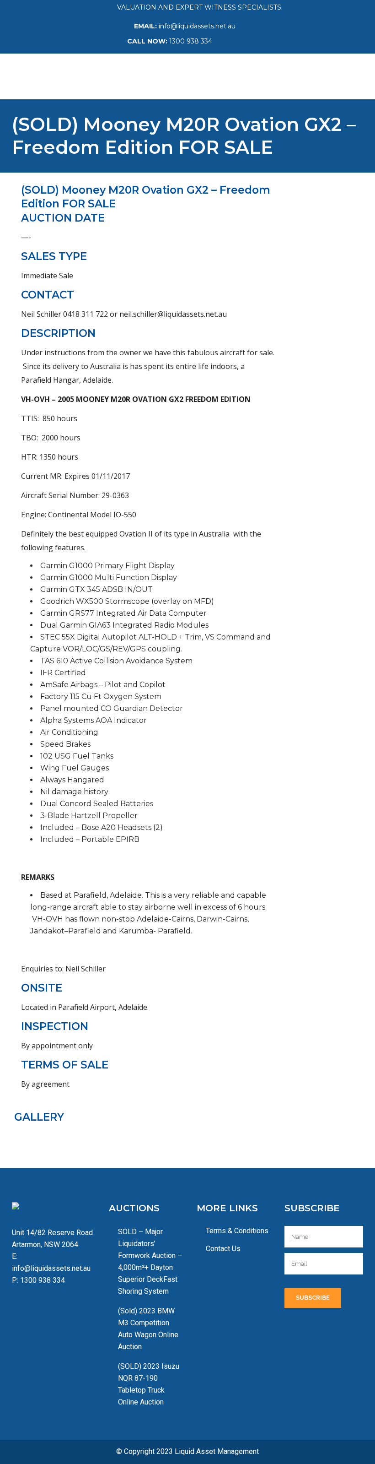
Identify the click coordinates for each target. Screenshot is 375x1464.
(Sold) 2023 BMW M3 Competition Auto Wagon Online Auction (148, 1329)
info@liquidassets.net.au (197, 26)
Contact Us (223, 1248)
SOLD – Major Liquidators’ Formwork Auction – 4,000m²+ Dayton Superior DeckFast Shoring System (150, 1261)
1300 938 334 (190, 41)
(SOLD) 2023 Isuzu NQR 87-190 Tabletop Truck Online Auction (148, 1384)
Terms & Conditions (237, 1230)
